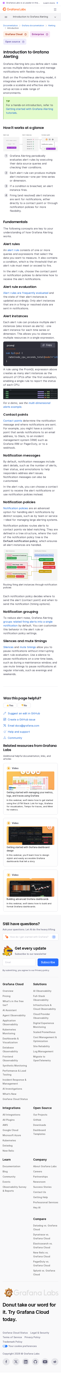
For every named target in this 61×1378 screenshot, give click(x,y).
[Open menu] (55, 9)
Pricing (6, 996)
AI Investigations (12, 1088)
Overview (8, 991)
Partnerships (40, 1176)
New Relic (8, 1150)
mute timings (28, 647)
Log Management (43, 1051)
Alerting (51, 25)
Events (6, 1181)
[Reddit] (54, 1362)
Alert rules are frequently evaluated (25, 292)
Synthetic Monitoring (15, 1065)
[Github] (35, 1362)
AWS (5, 1125)
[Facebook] (6, 1362)
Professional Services (45, 1202)
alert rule (13, 250)
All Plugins (9, 1119)
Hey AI (37, 1207)
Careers (37, 1171)
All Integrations (11, 1114)
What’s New (9, 1094)
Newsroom (39, 1181)
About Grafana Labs (45, 1166)
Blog (5, 1171)
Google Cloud (10, 1130)
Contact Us (39, 1192)
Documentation (10, 25)
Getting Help (40, 1197)
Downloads (39, 1125)
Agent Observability (14, 1015)
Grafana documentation (33, 25)
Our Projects (40, 1114)
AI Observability (42, 991)
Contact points (12, 420)
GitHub (37, 1119)
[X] (16, 1362)
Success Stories (42, 1187)
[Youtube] (45, 1362)
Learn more (49, 3)
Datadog (8, 1145)
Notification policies (15, 508)
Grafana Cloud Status (15, 1099)
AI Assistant (10, 1010)
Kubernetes (9, 1140)
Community (9, 1176)
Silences (8, 647)
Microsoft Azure (12, 1135)
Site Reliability (41, 1046)
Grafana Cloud (32, 1312)
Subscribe (48, 962)
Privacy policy (42, 970)
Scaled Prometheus (44, 1032)
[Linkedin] (25, 1362)
